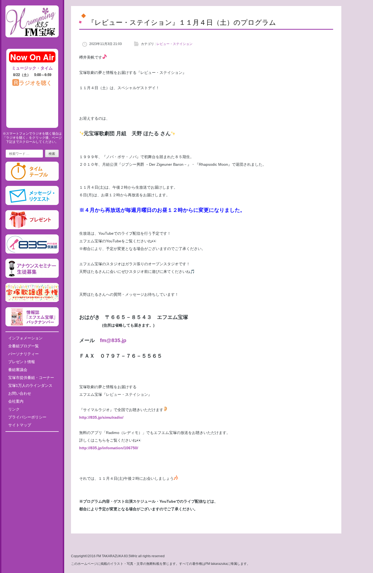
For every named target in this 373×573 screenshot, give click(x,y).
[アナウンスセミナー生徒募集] (32, 277)
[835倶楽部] (32, 252)
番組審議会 (17, 369)
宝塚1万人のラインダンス (30, 385)
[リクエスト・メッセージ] (32, 204)
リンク (14, 409)
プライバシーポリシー (27, 417)
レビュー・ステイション (174, 44)
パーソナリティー (23, 354)
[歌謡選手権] (32, 301)
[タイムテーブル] (32, 180)
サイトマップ (19, 425)
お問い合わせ (19, 393)
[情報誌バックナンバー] (32, 325)
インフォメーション (25, 338)
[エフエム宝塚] (32, 42)
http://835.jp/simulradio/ (101, 417)
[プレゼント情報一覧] (32, 228)
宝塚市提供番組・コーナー (31, 377)
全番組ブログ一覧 (23, 346)
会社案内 (15, 401)
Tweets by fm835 (32, 438)
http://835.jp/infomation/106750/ (108, 448)
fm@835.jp (113, 340)
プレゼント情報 (21, 362)
